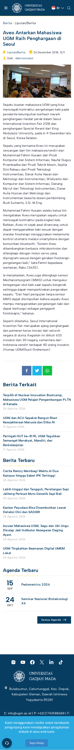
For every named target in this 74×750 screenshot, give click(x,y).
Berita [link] (7, 23)
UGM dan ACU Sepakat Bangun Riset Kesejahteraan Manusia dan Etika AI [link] (30, 420)
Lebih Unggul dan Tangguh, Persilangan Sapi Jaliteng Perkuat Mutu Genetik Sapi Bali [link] (36, 491)
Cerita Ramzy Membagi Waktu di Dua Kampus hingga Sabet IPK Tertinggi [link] (30, 473)
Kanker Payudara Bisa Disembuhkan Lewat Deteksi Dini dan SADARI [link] (34, 510)
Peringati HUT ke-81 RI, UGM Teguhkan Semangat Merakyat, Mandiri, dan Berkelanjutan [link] (31, 440)
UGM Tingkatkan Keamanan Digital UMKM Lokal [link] (34, 551)
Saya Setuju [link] (36, 742)
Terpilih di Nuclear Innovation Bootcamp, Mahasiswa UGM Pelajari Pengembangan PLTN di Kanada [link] (37, 399)
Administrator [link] (24, 58)
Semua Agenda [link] (51, 619)
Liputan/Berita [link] (25, 23)
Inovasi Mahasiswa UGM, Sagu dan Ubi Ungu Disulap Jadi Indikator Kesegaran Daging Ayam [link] (36, 530)
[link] (30, 8)
